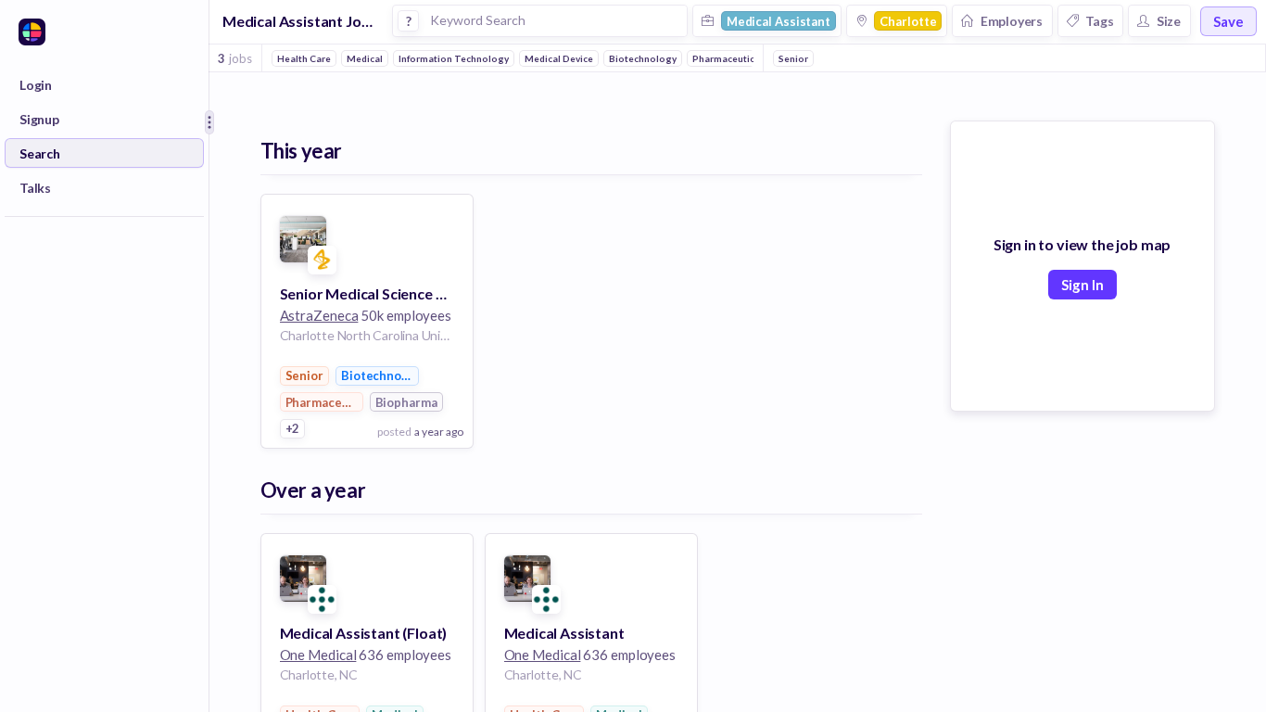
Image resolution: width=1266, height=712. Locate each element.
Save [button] (1228, 21)
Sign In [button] (1082, 284)
